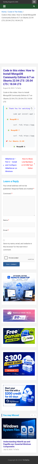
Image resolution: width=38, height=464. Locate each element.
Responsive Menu (34, 2)
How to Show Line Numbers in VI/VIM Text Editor (27, 163)
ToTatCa (18, 88)
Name (6, 220)
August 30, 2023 (8, 88)
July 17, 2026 (7, 447)
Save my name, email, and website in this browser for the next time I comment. (17, 246)
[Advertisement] (19, 42)
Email (6, 230)
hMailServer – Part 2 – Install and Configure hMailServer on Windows (11, 165)
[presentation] (31, 415)
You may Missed (11, 415)
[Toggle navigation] (4, 6)
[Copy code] (32, 108)
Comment (7, 193)
